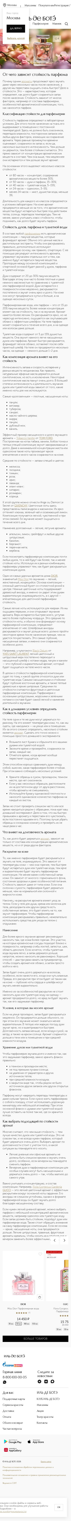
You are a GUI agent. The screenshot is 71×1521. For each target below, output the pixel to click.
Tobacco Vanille (25, 438)
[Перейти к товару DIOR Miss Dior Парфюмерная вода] (24, 1291)
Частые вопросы (12, 1429)
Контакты (42, 1423)
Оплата (7, 1417)
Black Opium (40, 650)
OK (58, 1507)
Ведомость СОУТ (10, 1483)
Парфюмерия (40, 24)
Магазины (30, 5)
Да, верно (16, 28)
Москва (12, 5)
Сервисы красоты (13, 1405)
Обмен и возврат (13, 1423)
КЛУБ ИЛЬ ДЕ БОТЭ (48, 1399)
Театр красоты (45, 1417)
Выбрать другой (16, 38)
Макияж (56, 24)
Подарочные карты (14, 1399)
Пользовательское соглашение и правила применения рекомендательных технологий (34, 1476)
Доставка (8, 1411)
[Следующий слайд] (64, 1240)
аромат (18, 732)
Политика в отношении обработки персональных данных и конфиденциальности (28, 1468)
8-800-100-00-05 (15, 1377)
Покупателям (46, 5)
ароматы (26, 81)
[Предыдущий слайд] (55, 1240)
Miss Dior (23, 579)
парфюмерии (32, 233)
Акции (40, 1411)
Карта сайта (46, 1462)
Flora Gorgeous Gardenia (47, 1186)
